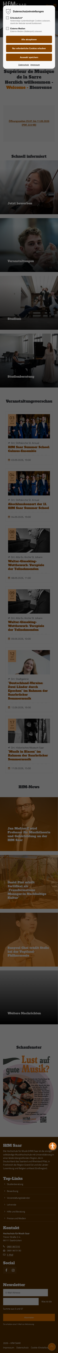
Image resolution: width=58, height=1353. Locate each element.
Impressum (35, 65)
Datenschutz (23, 65)
